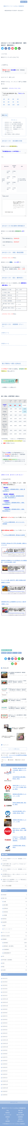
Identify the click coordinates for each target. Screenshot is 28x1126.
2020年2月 (4, 1033)
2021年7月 (4, 978)
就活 (14, 963)
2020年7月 (4, 1016)
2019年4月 (4, 1067)
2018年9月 (4, 1091)
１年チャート (9, 130)
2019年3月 (4, 1070)
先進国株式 (15, 949)
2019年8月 (4, 1053)
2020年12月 (5, 999)
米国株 (15, 915)
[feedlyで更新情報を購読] (12, 663)
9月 (4, 104)
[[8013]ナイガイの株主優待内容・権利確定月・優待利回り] (9, 48)
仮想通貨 (8, 1121)
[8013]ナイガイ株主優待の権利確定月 (14, 124)
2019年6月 (4, 1060)
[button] (25, 885)
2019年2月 (4, 1074)
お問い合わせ (20, 1121)
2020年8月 (4, 1012)
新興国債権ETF (15, 953)
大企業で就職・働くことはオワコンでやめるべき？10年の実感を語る (14, 864)
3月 (13, 99)
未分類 (14, 970)
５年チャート (9, 132)
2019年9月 (4, 1050)
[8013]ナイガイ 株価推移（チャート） (14, 129)
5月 (4, 101)
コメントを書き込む (14, 749)
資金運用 (14, 922)
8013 (20, 652)
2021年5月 (4, 985)
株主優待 (4, 652)
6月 (8, 101)
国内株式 (15, 942)
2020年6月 (4, 1019)
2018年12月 (5, 1081)
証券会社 (15, 908)
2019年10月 (5, 1046)
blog (8, 1110)
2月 (8, 99)
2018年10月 (5, 1088)
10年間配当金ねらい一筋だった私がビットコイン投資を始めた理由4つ (14, 875)
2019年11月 (5, 1043)
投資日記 (14, 918)
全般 (15, 901)
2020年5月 (4, 1023)
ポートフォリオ (14, 932)
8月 (18, 101)
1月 (4, 99)
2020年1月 (4, 1036)
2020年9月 (4, 1009)
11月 (13, 104)
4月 (18, 99)
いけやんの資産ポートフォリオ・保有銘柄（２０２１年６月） (14, 859)
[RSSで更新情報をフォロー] (15, 663)
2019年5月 (4, 1064)
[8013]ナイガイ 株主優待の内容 (13, 122)
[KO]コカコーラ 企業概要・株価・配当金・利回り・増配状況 (19, 830)
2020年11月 (5, 1002)
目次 (12, 119)
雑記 (14, 966)
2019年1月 (4, 1077)
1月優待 (9, 652)
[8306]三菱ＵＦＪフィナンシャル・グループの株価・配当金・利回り (19, 787)
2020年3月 (4, 1029)
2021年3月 (4, 988)
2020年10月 (5, 1005)
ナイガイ (15, 652)
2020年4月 (4, 1026)
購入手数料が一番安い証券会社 (12, 134)
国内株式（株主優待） (7, 650)
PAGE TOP (14, 1102)
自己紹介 (14, 894)
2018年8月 (4, 1094)
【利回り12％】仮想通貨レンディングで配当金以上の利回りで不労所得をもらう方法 (14, 880)
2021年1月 (4, 995)
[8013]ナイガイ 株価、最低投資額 (13, 125)
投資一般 (14, 898)
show (6, 115)
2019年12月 (5, 1040)
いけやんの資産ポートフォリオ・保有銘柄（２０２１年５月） (14, 870)
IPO (14, 956)
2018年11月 (5, 1084)
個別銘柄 (14, 939)
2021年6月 (4, 981)
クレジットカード (15, 929)
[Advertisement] (14, 26)
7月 (13, 101)
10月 (9, 104)
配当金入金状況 (14, 935)
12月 (18, 104)
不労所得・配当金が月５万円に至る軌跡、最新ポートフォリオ (19, 770)
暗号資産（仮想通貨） (14, 959)
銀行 (15, 925)
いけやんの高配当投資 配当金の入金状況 (14, 535)
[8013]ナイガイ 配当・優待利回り (13, 127)
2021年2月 (4, 992)
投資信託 (15, 911)
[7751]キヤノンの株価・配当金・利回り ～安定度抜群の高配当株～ (19, 838)
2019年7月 (4, 1057)
